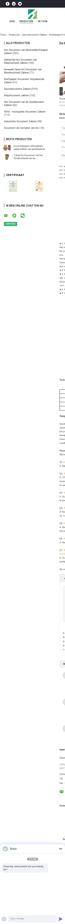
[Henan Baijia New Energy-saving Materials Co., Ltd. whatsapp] (16, 216)
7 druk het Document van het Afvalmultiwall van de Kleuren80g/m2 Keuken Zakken (29, 158)
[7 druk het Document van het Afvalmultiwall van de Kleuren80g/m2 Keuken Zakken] (7, 157)
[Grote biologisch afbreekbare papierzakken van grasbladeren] (7, 147)
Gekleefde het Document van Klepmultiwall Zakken (20, 61)
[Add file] (4, 918)
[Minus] (60, 849)
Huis (12, 21)
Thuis (3, 34)
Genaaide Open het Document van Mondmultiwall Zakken (23, 71)
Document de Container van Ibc (21, 127)
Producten (26, 21)
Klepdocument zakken (16, 95)
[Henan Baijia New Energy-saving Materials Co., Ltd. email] (8, 216)
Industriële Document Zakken (20, 121)
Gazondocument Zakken (34, 34)
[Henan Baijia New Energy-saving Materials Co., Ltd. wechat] (25, 216)
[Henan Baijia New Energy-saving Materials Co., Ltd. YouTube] (20, 4)
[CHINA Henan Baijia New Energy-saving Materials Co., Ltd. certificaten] (13, 186)
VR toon (42, 21)
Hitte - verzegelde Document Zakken (24, 111)
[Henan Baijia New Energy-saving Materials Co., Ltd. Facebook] (7, 4)
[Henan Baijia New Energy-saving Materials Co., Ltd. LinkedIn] (14, 4)
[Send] (60, 918)
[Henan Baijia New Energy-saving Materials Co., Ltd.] (32, 14)
